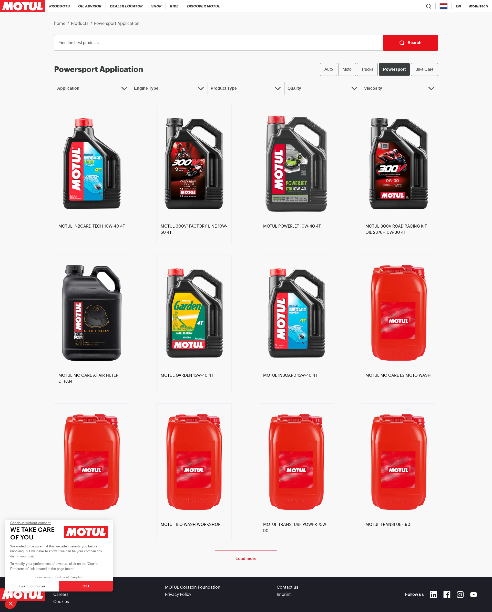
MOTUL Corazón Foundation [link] (192, 587)
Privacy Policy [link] (178, 595)
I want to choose (32, 586)
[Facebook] (446, 594)
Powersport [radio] (394, 69)
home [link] (59, 24)
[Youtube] (473, 594)
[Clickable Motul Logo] (22, 6)
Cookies (61, 602)
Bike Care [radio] (424, 69)
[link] (156, 6)
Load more (246, 558)
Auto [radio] (328, 69)
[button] (11, 603)
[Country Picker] (444, 6)
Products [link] (79, 24)
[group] (379, 69)
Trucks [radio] (367, 69)
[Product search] (428, 6)
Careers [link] (60, 595)
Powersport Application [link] (117, 24)
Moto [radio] (347, 69)
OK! (86, 586)
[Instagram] (460, 594)
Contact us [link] (287, 587)
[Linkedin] (433, 594)
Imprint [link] (284, 595)
